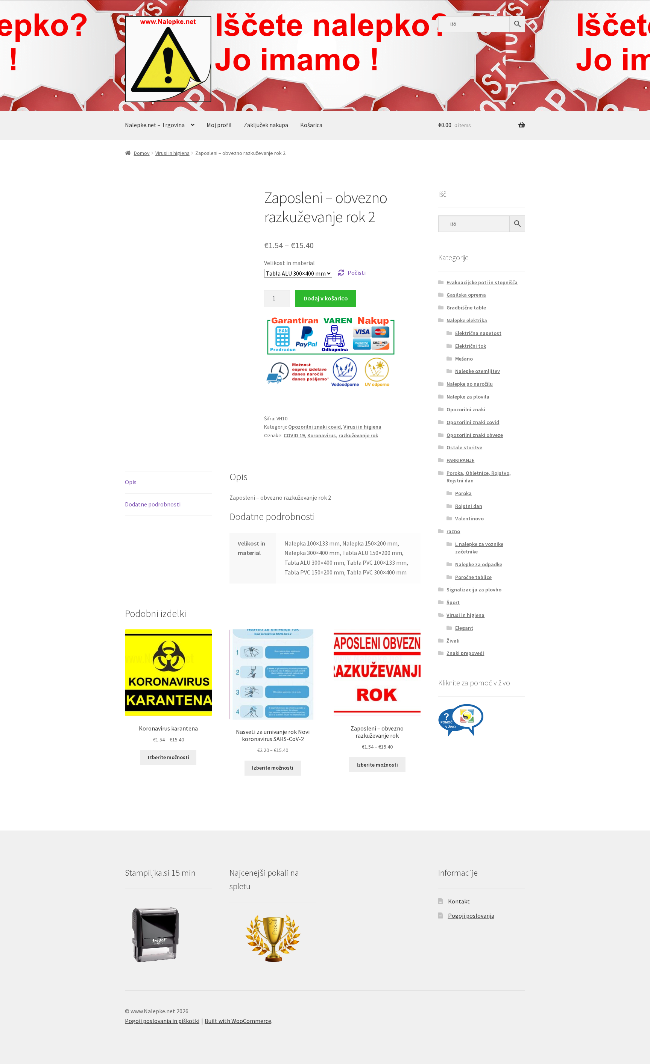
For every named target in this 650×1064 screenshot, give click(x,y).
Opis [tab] (131, 482)
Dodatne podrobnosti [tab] (153, 504)
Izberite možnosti (168, 757)
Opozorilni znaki (465, 409)
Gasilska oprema (466, 294)
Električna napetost (478, 333)
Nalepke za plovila (467, 396)
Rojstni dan (468, 506)
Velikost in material (289, 263)
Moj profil (219, 125)
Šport (453, 602)
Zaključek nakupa (266, 125)
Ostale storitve (464, 447)
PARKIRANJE (460, 460)
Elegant (464, 627)
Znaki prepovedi (465, 653)
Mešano (464, 358)
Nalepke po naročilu (469, 383)
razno (453, 531)
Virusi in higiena (172, 153)
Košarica (311, 125)
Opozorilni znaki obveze (474, 435)
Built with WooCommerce (238, 1021)
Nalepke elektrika (466, 320)
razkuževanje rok (358, 435)
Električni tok (470, 346)
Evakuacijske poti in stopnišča (482, 282)
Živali (453, 640)
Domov (142, 153)
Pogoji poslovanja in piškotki (162, 1021)
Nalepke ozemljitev (477, 371)
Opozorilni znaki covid (314, 426)
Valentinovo (469, 518)
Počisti (357, 272)
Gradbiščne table (466, 307)
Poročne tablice (473, 577)
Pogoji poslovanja (471, 915)
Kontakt (459, 901)
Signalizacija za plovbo (473, 589)
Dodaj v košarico (326, 298)
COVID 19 (294, 435)
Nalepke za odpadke (478, 564)
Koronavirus (321, 435)
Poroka (463, 493)
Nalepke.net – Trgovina (155, 125)
